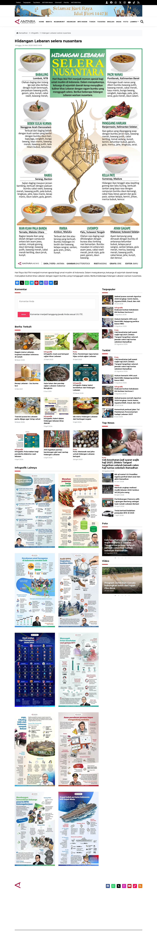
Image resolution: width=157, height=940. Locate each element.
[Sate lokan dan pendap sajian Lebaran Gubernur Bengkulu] (56, 372)
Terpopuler (27, 2)
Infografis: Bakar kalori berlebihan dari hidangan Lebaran (84, 387)
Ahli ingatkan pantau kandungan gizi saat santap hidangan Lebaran (56, 452)
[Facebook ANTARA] (111, 2)
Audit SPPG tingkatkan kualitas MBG (74, 620)
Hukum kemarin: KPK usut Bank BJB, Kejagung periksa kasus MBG (126, 321)
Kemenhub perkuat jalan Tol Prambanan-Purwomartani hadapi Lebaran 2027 (126, 411)
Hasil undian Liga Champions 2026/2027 (34, 700)
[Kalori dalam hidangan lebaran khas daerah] (56, 406)
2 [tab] (119, 558)
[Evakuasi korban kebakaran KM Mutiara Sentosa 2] (107, 311)
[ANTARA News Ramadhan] (27, 885)
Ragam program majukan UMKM (31, 540)
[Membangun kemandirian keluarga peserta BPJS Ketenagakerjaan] (35, 829)
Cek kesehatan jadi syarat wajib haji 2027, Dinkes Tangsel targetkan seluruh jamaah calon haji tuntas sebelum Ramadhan (126, 337)
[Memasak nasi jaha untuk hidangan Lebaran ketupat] (86, 439)
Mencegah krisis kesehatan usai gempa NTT (77, 700)
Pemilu (66, 2)
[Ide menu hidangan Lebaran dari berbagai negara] (86, 406)
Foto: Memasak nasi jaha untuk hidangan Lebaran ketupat (84, 454)
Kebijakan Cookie (120, 910)
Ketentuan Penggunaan (123, 902)
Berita (49, 22)
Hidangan (71, 22)
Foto (125, 22)
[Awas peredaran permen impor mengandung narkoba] (78, 749)
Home (41, 22)
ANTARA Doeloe (87, 910)
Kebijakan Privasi (120, 906)
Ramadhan (23, 33)
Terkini (18, 2)
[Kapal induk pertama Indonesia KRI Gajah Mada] (78, 829)
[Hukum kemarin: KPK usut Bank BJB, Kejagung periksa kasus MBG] (107, 322)
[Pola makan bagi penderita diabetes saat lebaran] (27, 439)
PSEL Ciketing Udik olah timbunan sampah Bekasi (31, 779)
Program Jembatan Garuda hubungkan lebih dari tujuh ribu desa (120, 585)
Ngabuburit (59, 22)
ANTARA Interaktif (88, 902)
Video (116, 485)
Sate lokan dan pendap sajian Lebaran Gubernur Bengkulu (54, 385)
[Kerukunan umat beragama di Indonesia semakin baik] (35, 590)
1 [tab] (115, 558)
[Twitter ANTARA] (120, 2)
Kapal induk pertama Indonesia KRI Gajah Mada (76, 859)
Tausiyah (101, 22)
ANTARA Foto (76, 2)
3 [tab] (122, 558)
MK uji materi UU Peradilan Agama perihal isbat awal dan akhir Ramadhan (127, 476)
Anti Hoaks (85, 898)
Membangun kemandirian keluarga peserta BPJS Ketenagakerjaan (32, 858)
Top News (36, 2)
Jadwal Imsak (53, 922)
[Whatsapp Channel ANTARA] (116, 2)
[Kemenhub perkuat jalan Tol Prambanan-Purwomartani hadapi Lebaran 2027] (107, 413)
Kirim (23, 314)
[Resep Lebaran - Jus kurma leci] (27, 372)
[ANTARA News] (25, 21)
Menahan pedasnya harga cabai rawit (76, 540)
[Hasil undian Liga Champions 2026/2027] (35, 669)
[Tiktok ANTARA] (134, 2)
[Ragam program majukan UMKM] (35, 510)
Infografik (35, 33)
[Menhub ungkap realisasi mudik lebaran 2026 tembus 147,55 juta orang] (107, 489)
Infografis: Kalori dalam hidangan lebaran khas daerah (54, 420)
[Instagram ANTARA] (125, 2)
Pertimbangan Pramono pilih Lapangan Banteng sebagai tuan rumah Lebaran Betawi (126, 501)
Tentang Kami (119, 914)
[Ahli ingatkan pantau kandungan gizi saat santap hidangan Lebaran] (56, 439)
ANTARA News (47, 2)
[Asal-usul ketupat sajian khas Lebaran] (56, 341)
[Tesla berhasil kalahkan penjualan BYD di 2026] (107, 514)
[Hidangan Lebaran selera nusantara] (78, 158)
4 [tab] (125, 558)
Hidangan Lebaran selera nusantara (56, 33)
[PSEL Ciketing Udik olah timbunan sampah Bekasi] (35, 749)
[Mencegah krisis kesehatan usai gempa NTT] (78, 669)
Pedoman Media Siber (122, 918)
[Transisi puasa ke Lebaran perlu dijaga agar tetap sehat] (27, 406)
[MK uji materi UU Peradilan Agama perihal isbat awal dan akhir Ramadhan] (107, 478)
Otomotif (58, 2)
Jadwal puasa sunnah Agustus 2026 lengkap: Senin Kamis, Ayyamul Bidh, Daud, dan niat (127, 298)
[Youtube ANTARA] (129, 2)
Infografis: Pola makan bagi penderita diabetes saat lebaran (26, 454)
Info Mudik (82, 22)
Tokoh (92, 22)
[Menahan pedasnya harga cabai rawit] (78, 510)
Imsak (118, 22)
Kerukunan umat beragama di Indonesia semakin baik (34, 620)
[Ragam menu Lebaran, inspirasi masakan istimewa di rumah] (27, 341)
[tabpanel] (122, 542)
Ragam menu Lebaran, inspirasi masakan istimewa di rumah (27, 354)
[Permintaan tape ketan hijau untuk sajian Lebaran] (86, 341)
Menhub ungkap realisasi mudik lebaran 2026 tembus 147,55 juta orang (126, 490)
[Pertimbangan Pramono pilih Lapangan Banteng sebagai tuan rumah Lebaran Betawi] (107, 502)
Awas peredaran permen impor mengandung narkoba (77, 779)
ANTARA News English (123, 894)
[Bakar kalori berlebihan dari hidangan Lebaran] (86, 372)
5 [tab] (129, 558)
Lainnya (133, 22)
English (110, 22)
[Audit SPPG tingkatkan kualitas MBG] (78, 590)
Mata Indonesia (87, 906)
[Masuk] (107, 2)
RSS (114, 922)
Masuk (116, 898)
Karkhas (83, 894)
